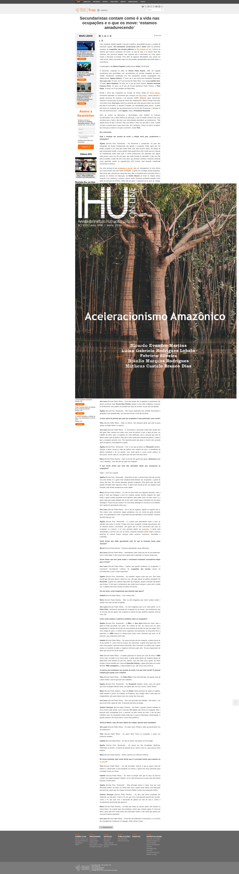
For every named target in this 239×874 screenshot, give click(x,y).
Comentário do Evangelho (153, 839)
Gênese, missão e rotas (81, 839)
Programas (96, 1)
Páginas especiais (109, 842)
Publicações (114, 1)
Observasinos (93, 839)
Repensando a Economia (96, 844)
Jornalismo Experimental (110, 844)
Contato (142, 1)
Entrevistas (107, 841)
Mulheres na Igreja (152, 854)
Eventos (123, 1)
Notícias (105, 1)
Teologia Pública (93, 841)
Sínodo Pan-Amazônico (153, 852)
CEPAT (77, 844)
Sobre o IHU (86, 1)
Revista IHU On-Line (123, 841)
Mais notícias (107, 839)
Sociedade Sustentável (95, 846)
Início (78, 1)
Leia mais (79, 404)
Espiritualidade (133, 1)
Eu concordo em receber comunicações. (86, 136)
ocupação (103, 762)
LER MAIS (81, 59)
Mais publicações (122, 839)
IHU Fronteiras (93, 842)
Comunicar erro (106, 827)
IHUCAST (106, 846)
